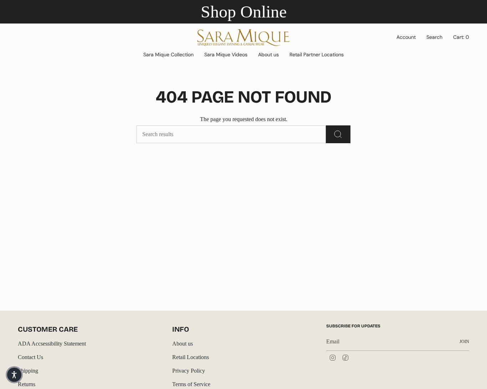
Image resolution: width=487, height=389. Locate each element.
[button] (168, 55)
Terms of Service (191, 384)
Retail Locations (190, 357)
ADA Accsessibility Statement (52, 344)
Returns (26, 384)
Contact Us (30, 357)
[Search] (338, 134)
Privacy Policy (188, 371)
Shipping (28, 371)
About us (182, 344)
